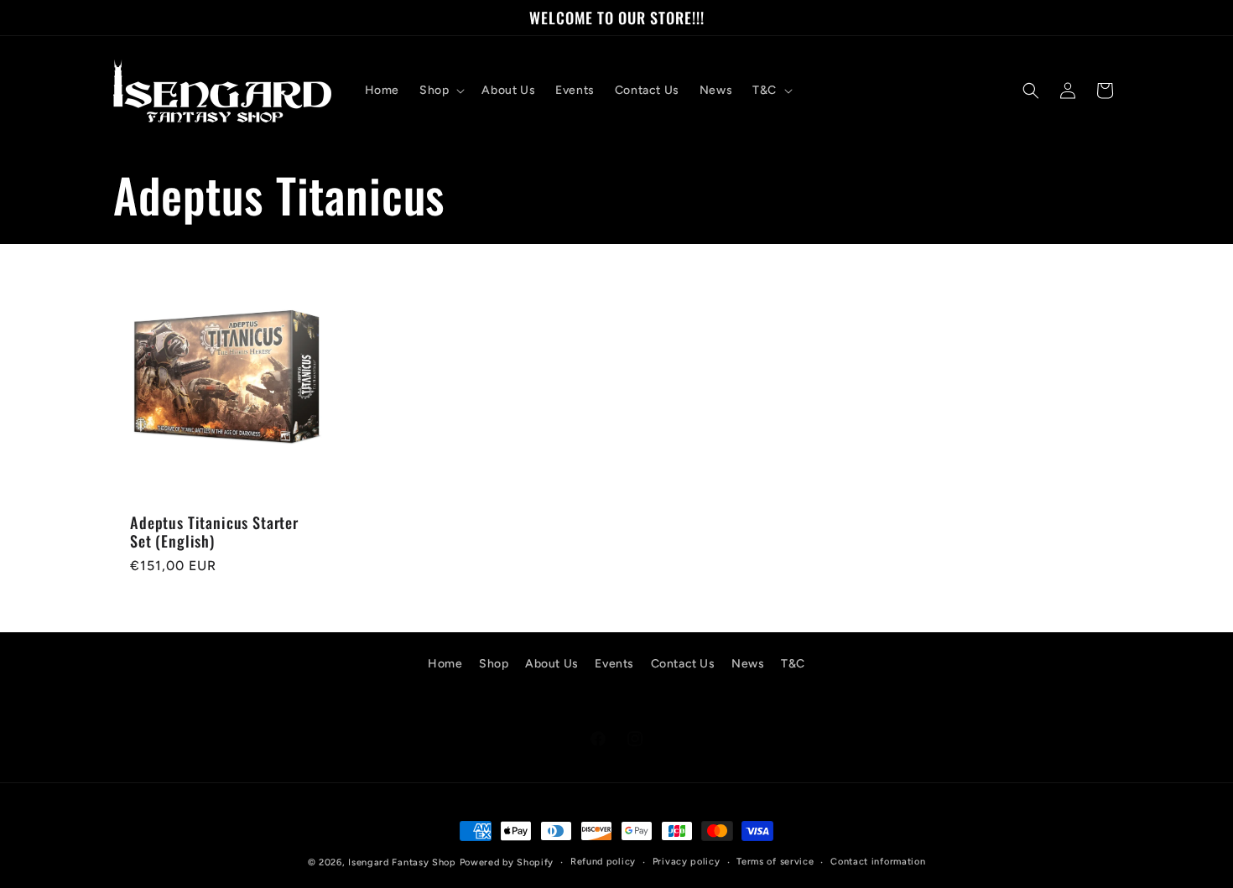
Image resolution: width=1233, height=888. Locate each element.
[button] (440, 90)
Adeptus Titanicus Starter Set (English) (214, 531)
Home (445, 664)
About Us (552, 664)
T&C (793, 664)
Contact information (877, 861)
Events (614, 664)
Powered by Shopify (507, 862)
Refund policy (603, 861)
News (747, 664)
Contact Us (683, 664)
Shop (493, 664)
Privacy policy (687, 861)
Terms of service (775, 861)
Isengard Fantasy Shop (402, 862)
